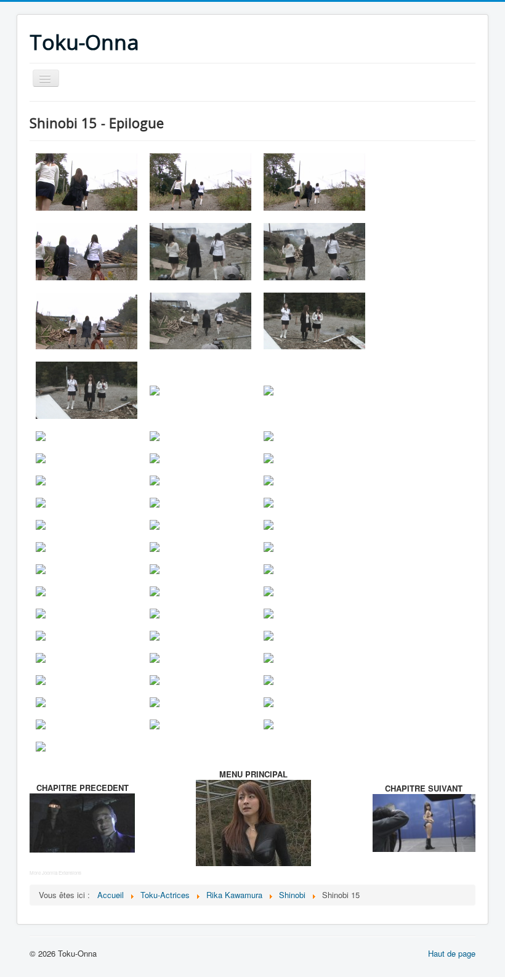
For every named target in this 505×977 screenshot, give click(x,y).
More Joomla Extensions (55, 872)
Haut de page (451, 953)
